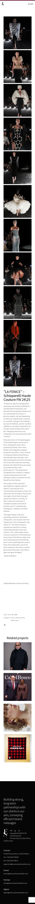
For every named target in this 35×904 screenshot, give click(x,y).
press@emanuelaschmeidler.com (15, 883)
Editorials (9, 723)
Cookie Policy (26, 838)
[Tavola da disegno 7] (18, 235)
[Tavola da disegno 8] (18, 268)
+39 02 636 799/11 (12, 861)
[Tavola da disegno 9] (18, 302)
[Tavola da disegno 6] (18, 201)
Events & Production (13, 692)
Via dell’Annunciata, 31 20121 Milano (16, 854)
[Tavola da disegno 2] (18, 66)
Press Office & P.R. (18, 618)
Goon (11, 841)
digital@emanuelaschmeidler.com (16, 893)
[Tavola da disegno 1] (18, 32)
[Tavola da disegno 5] (18, 167)
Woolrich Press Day (14, 762)
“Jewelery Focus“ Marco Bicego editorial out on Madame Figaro (16, 728)
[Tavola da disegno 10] (18, 336)
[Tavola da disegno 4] (18, 134)
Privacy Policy (15, 838)
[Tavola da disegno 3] (18, 100)
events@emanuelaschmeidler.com (16, 874)
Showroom (15, 620)
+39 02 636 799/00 (12, 857)
